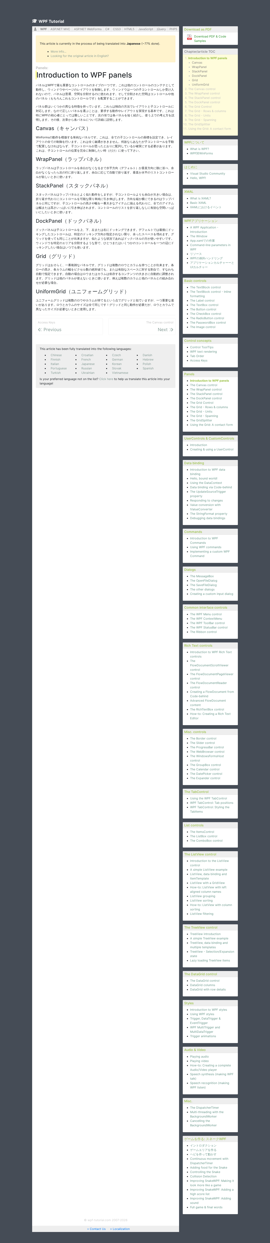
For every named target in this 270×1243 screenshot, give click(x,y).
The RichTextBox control (207, 709)
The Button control (203, 309)
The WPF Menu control (206, 614)
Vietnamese (120, 373)
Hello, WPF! (198, 178)
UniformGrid (200, 84)
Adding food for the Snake (208, 1167)
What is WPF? (199, 149)
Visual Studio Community (207, 173)
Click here (106, 379)
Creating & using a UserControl (211, 449)
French (86, 359)
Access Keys (198, 360)
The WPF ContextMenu (206, 618)
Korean (117, 364)
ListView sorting (201, 900)
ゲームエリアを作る (203, 1150)
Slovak (116, 368)
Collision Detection (203, 1176)
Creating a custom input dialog (211, 594)
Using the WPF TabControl (208, 798)
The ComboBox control (206, 840)
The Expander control (205, 778)
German (117, 359)
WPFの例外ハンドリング (206, 258)
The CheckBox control (205, 314)
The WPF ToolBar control (207, 623)
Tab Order (197, 356)
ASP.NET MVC (60, 29)
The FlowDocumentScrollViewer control (209, 665)
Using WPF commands (205, 547)
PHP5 (173, 29)
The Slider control (202, 743)
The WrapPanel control (204, 93)
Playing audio (199, 1056)
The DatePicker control (206, 773)
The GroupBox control (205, 765)
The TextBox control (204, 305)
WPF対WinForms (201, 153)
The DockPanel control (204, 102)
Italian (55, 364)
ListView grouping (202, 896)
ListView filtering (201, 914)
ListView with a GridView (207, 883)
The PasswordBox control (208, 322)
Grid (195, 80)
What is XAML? (200, 198)
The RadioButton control (207, 318)
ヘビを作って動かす (203, 1154)
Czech (116, 355)
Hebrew (148, 359)
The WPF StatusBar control (209, 627)
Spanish (148, 368)
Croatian (87, 355)
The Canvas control (201, 89)
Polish (147, 364)
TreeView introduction (205, 934)
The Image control (202, 327)
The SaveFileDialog (203, 585)
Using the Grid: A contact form (209, 128)
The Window (198, 236)
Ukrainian (87, 373)
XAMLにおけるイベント (206, 207)
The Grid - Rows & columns (207, 111)
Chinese (56, 355)
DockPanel (199, 76)
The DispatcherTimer (204, 1107)
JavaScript (145, 29)
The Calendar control (204, 769)
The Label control (202, 300)
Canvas (197, 62)
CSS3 (117, 29)
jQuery (161, 29)
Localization (121, 1229)
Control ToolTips (201, 347)
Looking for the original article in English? (80, 56)
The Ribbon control (203, 632)
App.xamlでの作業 (202, 240)
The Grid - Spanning (202, 120)
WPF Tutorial (51, 21)
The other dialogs (202, 589)
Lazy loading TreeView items (210, 960)
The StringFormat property (208, 513)
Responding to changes (206, 500)
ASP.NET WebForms (88, 29)
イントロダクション (203, 1145)
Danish (147, 355)
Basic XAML (198, 203)
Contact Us (98, 1229)
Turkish (56, 373)
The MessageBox (202, 576)
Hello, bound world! (203, 478)
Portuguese (59, 368)
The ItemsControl (202, 832)
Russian (86, 368)
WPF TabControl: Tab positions (211, 803)
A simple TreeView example (209, 938)
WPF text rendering (203, 351)
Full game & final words (206, 1207)
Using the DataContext (206, 483)
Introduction (198, 445)
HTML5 (129, 29)
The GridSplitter (199, 124)
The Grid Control (200, 106)
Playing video (199, 1061)
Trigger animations (203, 1036)
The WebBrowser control (207, 751)
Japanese (88, 364)
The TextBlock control (205, 287)
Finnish (55, 359)
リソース (196, 254)
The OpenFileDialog (203, 580)
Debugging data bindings (207, 518)
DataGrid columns (202, 985)
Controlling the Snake (205, 1172)
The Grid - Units (199, 115)
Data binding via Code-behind (211, 487)
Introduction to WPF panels (207, 58)
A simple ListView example (208, 869)
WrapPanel (199, 67)
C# (107, 29)
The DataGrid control (204, 980)
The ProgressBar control (207, 747)
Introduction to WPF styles (208, 1009)
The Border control (203, 738)
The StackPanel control (204, 98)
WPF (43, 29)
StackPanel (199, 71)
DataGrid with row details (208, 989)
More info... (58, 51)
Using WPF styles (202, 1014)
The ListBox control (203, 836)
